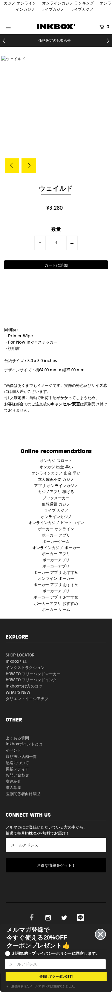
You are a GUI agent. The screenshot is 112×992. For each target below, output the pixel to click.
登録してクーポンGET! (56, 976)
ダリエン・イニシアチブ (27, 698)
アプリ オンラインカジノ (56, 485)
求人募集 (13, 787)
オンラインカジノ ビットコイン (56, 522)
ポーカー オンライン (56, 528)
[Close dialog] (100, 934)
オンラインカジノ (56, 516)
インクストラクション (25, 667)
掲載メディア (17, 768)
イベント (13, 750)
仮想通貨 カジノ (56, 503)
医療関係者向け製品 (23, 793)
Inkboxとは (16, 661)
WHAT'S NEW (18, 692)
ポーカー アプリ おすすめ (56, 572)
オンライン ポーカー (56, 578)
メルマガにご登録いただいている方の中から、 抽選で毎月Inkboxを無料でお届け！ (46, 830)
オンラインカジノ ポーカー (56, 547)
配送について (17, 762)
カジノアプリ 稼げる (56, 491)
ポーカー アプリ (56, 534)
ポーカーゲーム (56, 541)
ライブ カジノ (56, 510)
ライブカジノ (52, 9)
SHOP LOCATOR (20, 654)
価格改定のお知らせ (55, 40)
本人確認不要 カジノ (56, 479)
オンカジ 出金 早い (56, 466)
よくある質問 (17, 737)
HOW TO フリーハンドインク (31, 679)
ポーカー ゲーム (56, 609)
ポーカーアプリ (56, 559)
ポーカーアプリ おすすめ (56, 603)
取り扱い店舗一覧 (21, 756)
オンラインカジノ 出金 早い (56, 472)
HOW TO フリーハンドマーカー (33, 673)
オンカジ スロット (56, 460)
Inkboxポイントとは (24, 743)
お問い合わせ (17, 774)
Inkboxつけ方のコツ (24, 685)
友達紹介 (13, 781)
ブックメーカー (56, 497)
